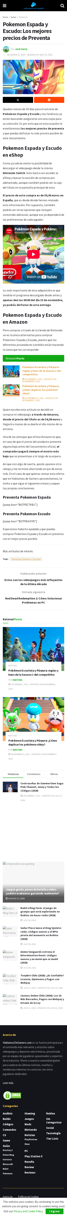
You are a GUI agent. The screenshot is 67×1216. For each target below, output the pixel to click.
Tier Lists (52, 1138)
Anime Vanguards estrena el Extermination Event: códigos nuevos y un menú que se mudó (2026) (39, 957)
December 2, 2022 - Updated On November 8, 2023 (39, 380)
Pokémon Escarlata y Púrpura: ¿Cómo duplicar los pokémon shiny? (40, 389)
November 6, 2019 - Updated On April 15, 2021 (29, 54)
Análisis (7, 1113)
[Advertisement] (33, 831)
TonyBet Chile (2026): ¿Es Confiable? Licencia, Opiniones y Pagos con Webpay (42, 979)
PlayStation (31, 1139)
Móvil (5, 1168)
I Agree (54, 1211)
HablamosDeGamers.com (17, 1042)
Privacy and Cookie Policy (28, 1211)
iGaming (30, 1113)
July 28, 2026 (29, 920)
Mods (28, 1124)
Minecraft (8, 1164)
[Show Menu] (4, 5)
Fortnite (7, 1159)
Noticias (12, 666)
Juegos (29, 1119)
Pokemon (23, 17)
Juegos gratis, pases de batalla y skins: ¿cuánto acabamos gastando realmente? (32, 891)
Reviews (30, 1172)
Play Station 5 (33, 1156)
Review (29, 1167)
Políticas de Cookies (28, 1196)
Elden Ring (8, 1154)
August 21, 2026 (16, 898)
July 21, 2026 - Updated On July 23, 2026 (43, 987)
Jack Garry (21, 48)
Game (6, 1140)
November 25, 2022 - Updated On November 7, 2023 (40, 399)
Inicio (5, 17)
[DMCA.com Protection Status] (12, 1095)
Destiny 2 (7, 1150)
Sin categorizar (54, 1120)
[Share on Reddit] (49, 100)
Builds (7, 1119)
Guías (13, 17)
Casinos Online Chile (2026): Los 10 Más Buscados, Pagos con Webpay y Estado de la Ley (42, 999)
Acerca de (7, 1196)
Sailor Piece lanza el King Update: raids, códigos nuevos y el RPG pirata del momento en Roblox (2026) (41, 933)
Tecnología (53, 1133)
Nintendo (31, 1129)
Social (50, 1128)
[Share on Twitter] (18, 100)
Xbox (27, 1144)
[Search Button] (62, 5)
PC (26, 1151)
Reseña (29, 1161)
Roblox (50, 1113)
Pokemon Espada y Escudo (26, 559)
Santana (17, 679)
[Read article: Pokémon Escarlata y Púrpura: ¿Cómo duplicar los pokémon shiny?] (11, 390)
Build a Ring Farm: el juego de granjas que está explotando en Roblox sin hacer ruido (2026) (40, 911)
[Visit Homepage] (33, 5)
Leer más (8, 1083)
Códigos (8, 1124)
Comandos (9, 1129)
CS (4, 1135)
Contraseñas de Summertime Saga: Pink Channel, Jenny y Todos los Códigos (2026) (42, 787)
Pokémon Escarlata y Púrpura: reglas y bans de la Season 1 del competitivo (41, 370)
